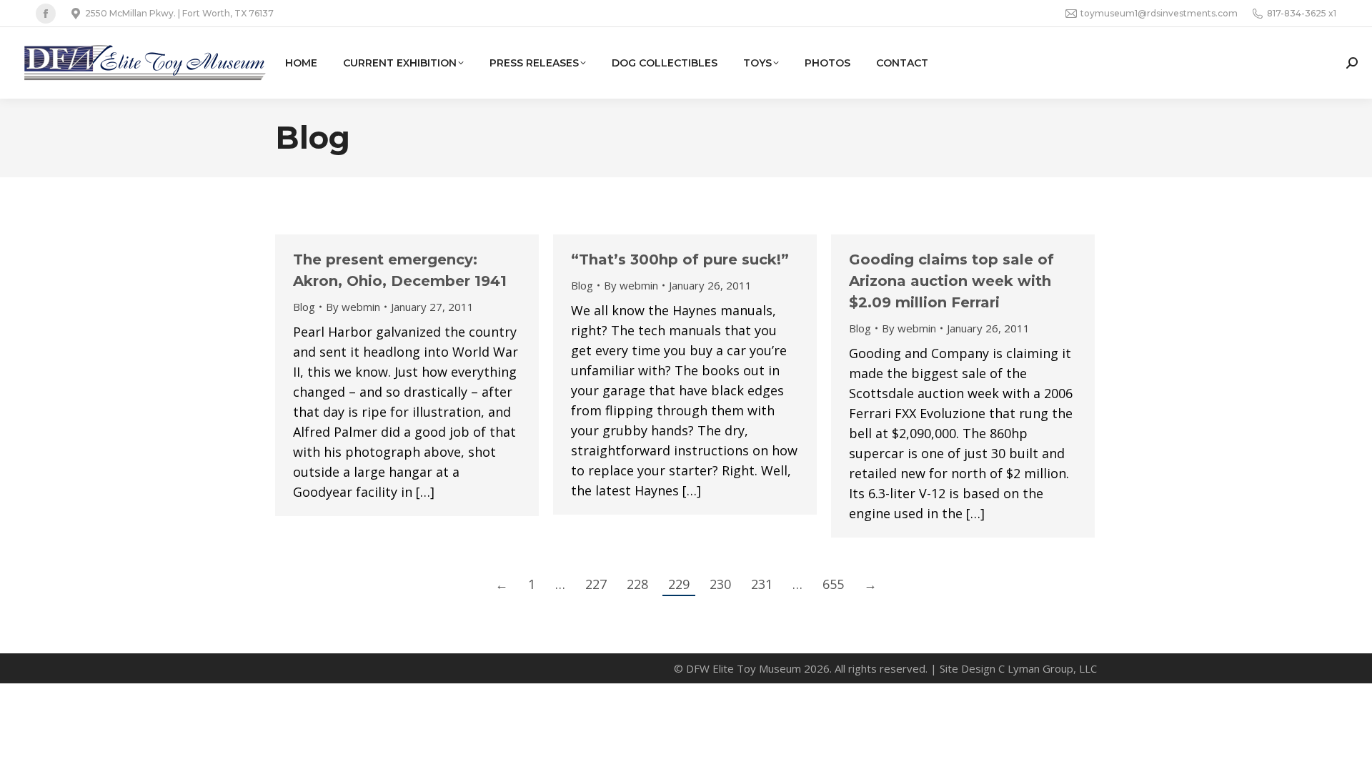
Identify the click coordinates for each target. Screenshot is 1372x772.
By (353, 307)
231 (761, 584)
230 (720, 584)
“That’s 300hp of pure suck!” (680, 259)
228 (637, 584)
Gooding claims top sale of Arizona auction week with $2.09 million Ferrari (951, 281)
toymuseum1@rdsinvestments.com (1159, 13)
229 (679, 584)
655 (833, 584)
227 (596, 584)
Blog (304, 307)
